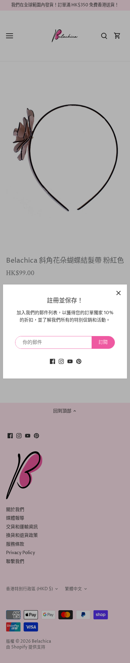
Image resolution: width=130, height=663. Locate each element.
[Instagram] (61, 361)
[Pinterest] (78, 361)
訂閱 (103, 342)
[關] (118, 293)
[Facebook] (52, 361)
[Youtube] (70, 361)
